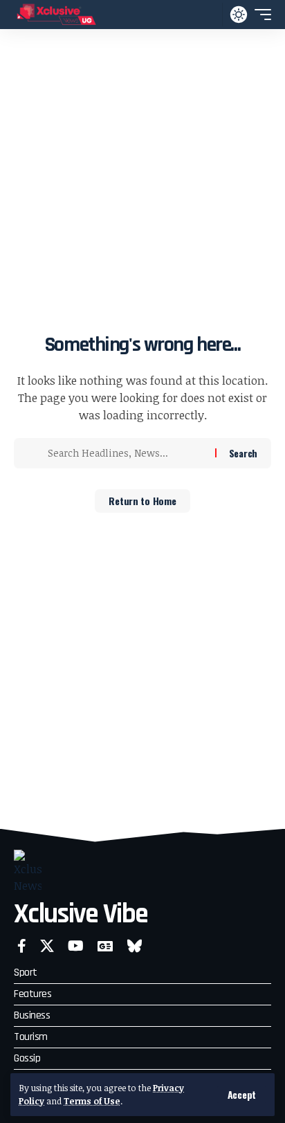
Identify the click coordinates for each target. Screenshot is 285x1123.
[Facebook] (22, 945)
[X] (47, 945)
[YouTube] (75, 945)
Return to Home (142, 500)
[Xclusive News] (56, 14)
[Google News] (105, 945)
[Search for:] (126, 453)
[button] (241, 1094)
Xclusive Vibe (80, 914)
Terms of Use (92, 1101)
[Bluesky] (134, 945)
